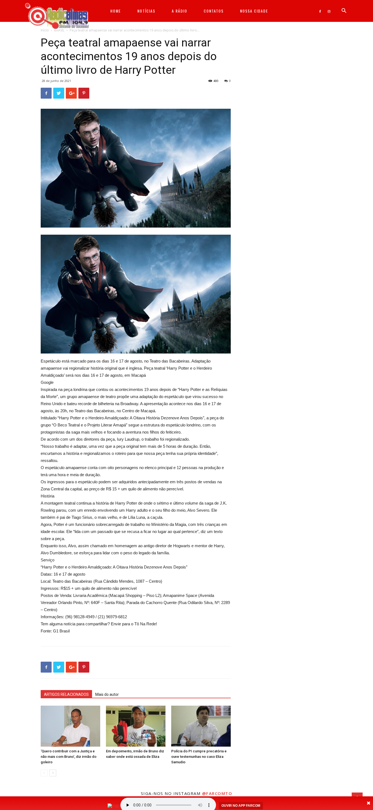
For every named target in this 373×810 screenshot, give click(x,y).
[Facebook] (320, 11)
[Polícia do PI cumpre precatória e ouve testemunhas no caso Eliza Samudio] (201, 726)
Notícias (146, 11)
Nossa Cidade (254, 11)
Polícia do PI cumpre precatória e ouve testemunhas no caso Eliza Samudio (199, 756)
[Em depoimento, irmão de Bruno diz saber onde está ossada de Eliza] (135, 726)
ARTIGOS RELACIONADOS (66, 694)
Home (115, 11)
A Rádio (179, 11)
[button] (343, 11)
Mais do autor (107, 694)
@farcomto (217, 793)
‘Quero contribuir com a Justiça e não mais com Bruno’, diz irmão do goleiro (68, 756)
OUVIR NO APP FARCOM (240, 806)
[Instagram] (329, 11)
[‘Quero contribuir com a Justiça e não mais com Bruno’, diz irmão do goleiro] (70, 726)
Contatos (214, 11)
